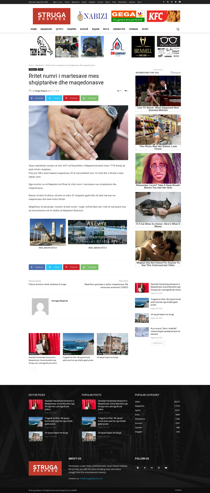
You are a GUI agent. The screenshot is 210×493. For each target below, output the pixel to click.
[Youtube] (179, 2)
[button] (177, 29)
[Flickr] (152, 468)
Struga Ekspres (41, 91)
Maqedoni (40, 65)
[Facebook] (163, 2)
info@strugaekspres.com (91, 478)
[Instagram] (167, 2)
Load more (157, 343)
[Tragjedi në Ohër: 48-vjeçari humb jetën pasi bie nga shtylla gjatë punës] (78, 344)
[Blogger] (138, 468)
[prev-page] (30, 369)
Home (31, 65)
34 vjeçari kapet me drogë (107, 357)
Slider (40, 69)
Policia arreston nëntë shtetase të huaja (47, 284)
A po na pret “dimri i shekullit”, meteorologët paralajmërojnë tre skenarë (165, 331)
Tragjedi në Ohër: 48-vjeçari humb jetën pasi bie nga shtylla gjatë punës (166, 302)
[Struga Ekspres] (30, 90)
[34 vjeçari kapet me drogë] (112, 344)
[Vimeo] (175, 2)
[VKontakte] (166, 468)
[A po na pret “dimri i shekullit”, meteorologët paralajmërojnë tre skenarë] (142, 332)
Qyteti (100, 354)
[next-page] (35, 369)
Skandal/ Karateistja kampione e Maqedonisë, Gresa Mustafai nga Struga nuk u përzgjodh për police (43, 360)
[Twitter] (171, 2)
